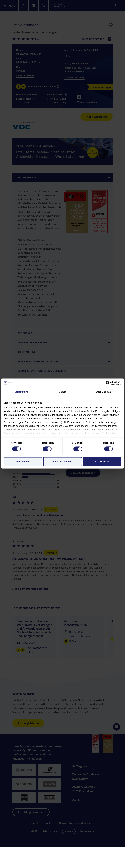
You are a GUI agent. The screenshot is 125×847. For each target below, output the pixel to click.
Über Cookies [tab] (103, 392)
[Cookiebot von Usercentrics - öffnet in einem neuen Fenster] (108, 383)
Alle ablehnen (23, 461)
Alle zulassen (102, 461)
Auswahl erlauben (62, 461)
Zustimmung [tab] (22, 392)
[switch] (47, 448)
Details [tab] (62, 392)
